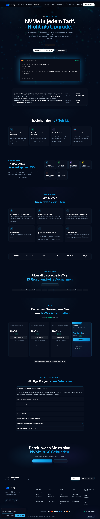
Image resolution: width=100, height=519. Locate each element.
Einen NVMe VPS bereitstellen (42, 50)
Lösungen (28, 4)
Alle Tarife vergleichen (60, 461)
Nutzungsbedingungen (40, 516)
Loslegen (74, 478)
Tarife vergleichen (60, 50)
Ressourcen (59, 4)
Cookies (53, 516)
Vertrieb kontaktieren (84, 1)
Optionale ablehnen (9, 515)
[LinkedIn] (13, 500)
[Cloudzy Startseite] (10, 5)
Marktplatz (45, 4)
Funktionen (36, 4)
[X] (6, 500)
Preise (52, 4)
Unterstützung (75, 1)
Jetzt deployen (18, 337)
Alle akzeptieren (20, 515)
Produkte (20, 4)
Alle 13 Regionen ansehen (49, 285)
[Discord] (16, 500)
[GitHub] (10, 500)
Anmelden (79, 4)
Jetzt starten (88, 4)
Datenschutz (32, 516)
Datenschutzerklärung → (7, 512)
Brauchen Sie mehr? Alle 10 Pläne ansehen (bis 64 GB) (49, 361)
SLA (47, 516)
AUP (50, 516)
